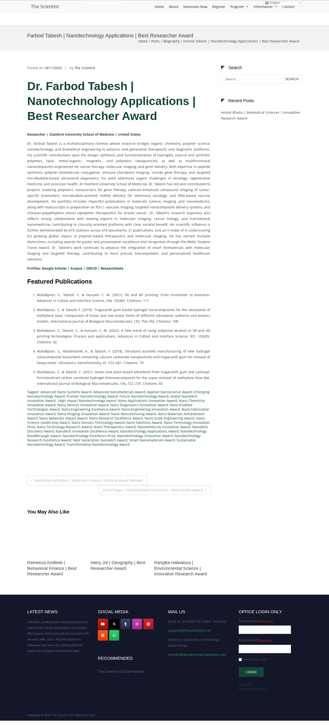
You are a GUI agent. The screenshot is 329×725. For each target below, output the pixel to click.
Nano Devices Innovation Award (83, 405)
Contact (288, 6)
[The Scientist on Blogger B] (103, 635)
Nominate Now (195, 6)
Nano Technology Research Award (64, 427)
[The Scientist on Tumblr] (125, 624)
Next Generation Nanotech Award (100, 440)
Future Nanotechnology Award (144, 396)
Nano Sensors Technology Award (98, 422)
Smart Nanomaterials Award (152, 440)
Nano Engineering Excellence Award (90, 409)
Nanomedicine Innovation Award (164, 427)
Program (237, 6)
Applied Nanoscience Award (169, 392)
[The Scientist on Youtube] (103, 624)
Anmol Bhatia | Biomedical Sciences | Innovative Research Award (260, 115)
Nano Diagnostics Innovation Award (139, 405)
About (173, 6)
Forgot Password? (253, 689)
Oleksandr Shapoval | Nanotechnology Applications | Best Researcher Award (186, 568)
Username (256, 621)
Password (255, 640)
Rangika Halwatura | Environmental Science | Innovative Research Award (121, 568)
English (274, 3)
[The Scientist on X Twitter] (114, 624)
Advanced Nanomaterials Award (119, 392)
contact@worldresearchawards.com (197, 654)
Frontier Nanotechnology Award (92, 396)
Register (218, 6)
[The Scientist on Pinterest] (148, 624)
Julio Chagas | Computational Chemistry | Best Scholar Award (153, 490)
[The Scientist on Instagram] (137, 624)
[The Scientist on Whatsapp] (114, 635)
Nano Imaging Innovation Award (83, 414)
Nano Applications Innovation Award (147, 400)
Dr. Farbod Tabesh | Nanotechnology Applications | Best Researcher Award (111, 101)
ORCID (91, 268)
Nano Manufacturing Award (133, 414)
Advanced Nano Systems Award (66, 392)
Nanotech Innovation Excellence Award (87, 431)
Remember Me (255, 659)
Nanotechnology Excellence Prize (88, 435)
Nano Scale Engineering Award (169, 418)
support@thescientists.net (189, 630)
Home (159, 6)
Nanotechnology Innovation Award (145, 435)
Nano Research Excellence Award (116, 418)
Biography (171, 41)
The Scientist (45, 6)
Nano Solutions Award (144, 422)
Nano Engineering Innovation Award (150, 409)
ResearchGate (112, 268)
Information (263, 6)
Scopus (76, 268)
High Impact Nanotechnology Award (87, 400)
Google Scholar (54, 268)
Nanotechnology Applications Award (149, 431)
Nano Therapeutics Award (115, 427)
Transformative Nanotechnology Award (98, 444)
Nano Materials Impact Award (63, 418)
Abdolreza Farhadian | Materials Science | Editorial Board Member (89, 480)
